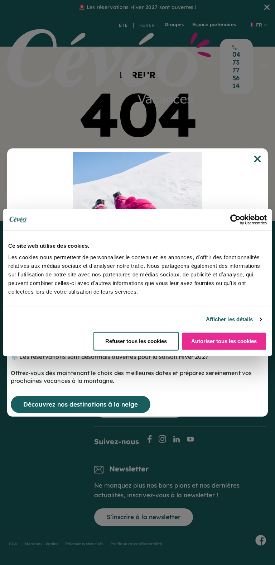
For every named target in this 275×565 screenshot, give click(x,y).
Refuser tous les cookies (136, 341)
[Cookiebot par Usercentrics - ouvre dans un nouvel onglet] (235, 219)
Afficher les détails (229, 319)
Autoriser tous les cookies (224, 341)
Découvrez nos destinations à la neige (80, 404)
